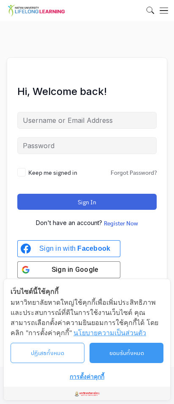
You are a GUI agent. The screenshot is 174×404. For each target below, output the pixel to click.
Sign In (87, 202)
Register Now (121, 223)
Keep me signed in (52, 172)
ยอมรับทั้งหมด (126, 352)
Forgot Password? (134, 172)
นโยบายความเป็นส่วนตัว (109, 332)
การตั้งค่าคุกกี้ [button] (87, 376)
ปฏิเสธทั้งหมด (47, 352)
